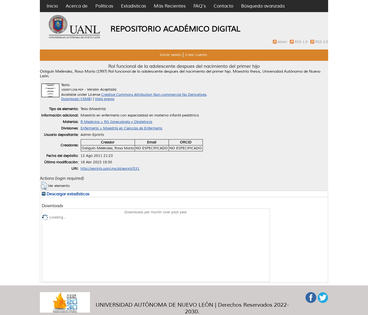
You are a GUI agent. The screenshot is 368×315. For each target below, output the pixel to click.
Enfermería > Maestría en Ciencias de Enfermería (121, 128)
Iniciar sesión (170, 55)
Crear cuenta (196, 55)
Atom (283, 42)
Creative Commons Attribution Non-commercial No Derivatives (153, 95)
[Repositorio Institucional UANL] (74, 38)
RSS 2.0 (321, 42)
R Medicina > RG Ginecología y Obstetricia (116, 122)
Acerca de (77, 6)
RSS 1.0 (302, 42)
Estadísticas (133, 6)
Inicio (52, 6)
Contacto (223, 6)
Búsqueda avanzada (262, 6)
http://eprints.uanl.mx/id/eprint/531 (110, 169)
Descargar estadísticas (67, 194)
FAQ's (199, 6)
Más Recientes (170, 6)
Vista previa (104, 99)
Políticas (104, 6)
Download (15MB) (76, 99)
